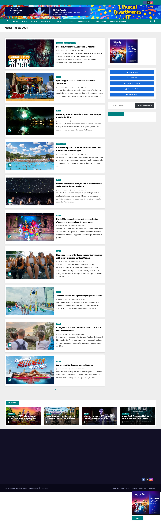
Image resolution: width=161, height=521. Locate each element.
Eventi (24, 21)
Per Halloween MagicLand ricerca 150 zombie (76, 47)
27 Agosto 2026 (15, 422)
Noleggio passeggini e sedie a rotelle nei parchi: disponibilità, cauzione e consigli (60, 418)
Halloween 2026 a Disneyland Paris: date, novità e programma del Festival (23, 418)
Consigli (48, 413)
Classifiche (45, 21)
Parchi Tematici (100, 21)
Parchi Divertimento (79, 50)
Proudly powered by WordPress (13, 488)
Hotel (114, 488)
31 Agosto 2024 (63, 50)
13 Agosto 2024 (63, 121)
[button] (151, 21)
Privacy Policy (152, 488)
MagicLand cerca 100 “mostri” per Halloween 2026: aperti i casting (98, 418)
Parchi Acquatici (83, 21)
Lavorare (128, 488)
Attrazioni (58, 21)
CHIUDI (137, 518)
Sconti (122, 488)
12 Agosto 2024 (63, 154)
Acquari (70, 21)
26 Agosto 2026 (128, 422)
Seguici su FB (114, 114)
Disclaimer (134, 488)
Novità (34, 21)
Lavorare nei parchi (69, 43)
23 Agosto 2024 (63, 87)
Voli (118, 488)
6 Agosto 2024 (63, 226)
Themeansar (43, 488)
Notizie (15, 21)
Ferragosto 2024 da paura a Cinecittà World (74, 365)
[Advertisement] (29, 452)
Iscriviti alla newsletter (145, 105)
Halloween (60, 43)
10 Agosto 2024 (63, 190)
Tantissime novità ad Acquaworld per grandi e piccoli (79, 295)
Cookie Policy (142, 488)
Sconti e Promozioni (118, 21)
